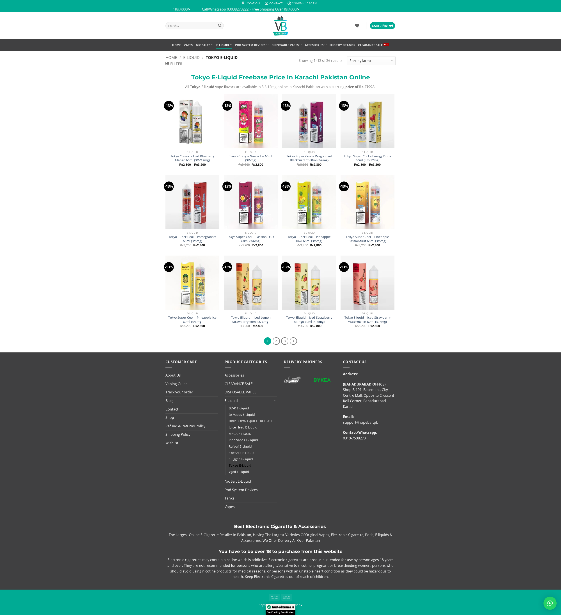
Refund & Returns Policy (185, 426)
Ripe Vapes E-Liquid (243, 440)
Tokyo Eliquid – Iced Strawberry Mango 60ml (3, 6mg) (309, 320)
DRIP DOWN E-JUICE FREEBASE (251, 421)
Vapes (188, 45)
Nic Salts (203, 45)
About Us (173, 375)
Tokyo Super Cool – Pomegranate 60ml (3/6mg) (193, 239)
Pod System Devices (250, 45)
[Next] (293, 341)
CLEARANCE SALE (370, 45)
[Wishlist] (357, 25)
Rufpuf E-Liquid (240, 446)
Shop (169, 417)
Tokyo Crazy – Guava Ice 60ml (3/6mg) (250, 158)
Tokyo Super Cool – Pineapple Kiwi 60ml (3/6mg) (309, 239)
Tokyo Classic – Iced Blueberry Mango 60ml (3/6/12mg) (192, 158)
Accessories (314, 45)
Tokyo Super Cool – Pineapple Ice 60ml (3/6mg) (192, 320)
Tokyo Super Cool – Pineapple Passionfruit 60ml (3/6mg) (367, 239)
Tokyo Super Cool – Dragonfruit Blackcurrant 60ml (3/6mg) (309, 158)
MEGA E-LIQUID (240, 434)
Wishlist (171, 443)
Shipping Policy (177, 434)
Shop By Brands (342, 45)
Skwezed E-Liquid (241, 453)
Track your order (179, 392)
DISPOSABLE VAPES (285, 45)
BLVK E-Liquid (239, 408)
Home (176, 45)
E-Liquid (222, 45)
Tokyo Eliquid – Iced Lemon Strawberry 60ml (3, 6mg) (251, 320)
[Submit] (220, 25)
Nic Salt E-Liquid (238, 481)
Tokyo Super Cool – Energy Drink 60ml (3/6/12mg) (367, 158)
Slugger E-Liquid (241, 459)
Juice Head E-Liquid (243, 427)
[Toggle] (274, 400)
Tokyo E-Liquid (240, 465)
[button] (382, 25)
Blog (169, 400)
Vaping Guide (176, 383)
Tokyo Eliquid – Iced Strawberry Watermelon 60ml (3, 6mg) (367, 320)
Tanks (229, 498)
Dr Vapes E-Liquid (242, 414)
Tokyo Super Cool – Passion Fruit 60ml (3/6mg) (250, 239)
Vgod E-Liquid (239, 472)
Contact (171, 409)
